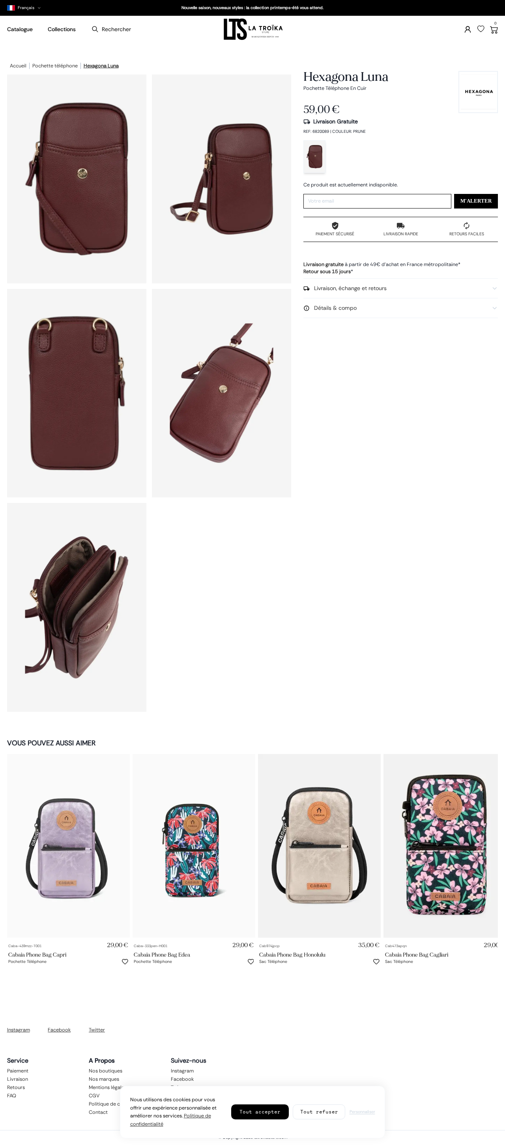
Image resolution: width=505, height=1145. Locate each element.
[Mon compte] (468, 29)
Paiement (17, 1071)
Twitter (97, 1030)
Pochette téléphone (55, 66)
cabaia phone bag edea (162, 954)
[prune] (314, 156)
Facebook (59, 1030)
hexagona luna (101, 66)
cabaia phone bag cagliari (416, 954)
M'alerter (476, 201)
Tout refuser (319, 1112)
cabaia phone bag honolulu (292, 954)
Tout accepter (260, 1112)
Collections (62, 29)
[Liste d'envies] (480, 29)
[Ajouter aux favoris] (125, 962)
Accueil (18, 66)
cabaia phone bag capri (37, 954)
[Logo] (252, 29)
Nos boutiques (105, 1071)
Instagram (18, 1030)
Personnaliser (362, 1111)
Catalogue (20, 29)
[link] (68, 846)
